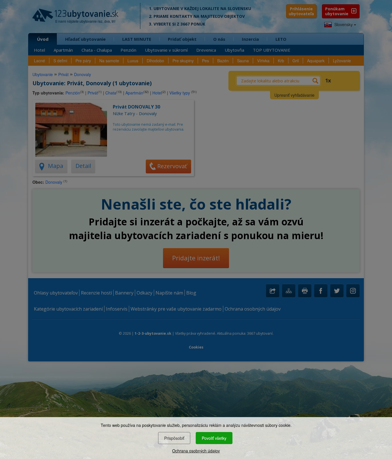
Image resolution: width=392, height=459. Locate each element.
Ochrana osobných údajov (196, 451)
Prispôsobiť (174, 438)
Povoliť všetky (214, 438)
